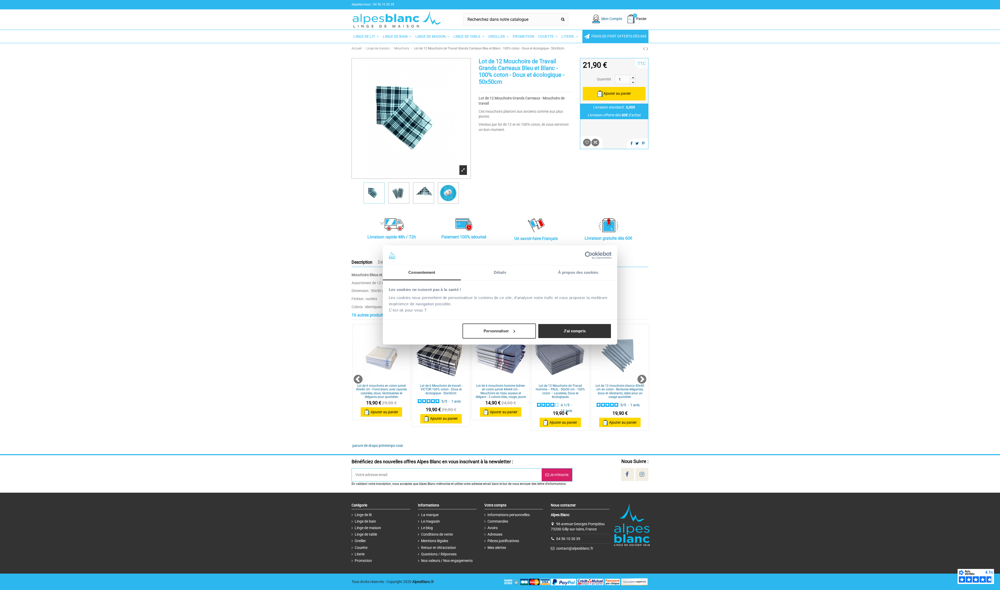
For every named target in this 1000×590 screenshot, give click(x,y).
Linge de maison (368, 528)
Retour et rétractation (438, 547)
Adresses (495, 534)
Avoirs (493, 528)
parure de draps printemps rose (377, 445)
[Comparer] (381, 379)
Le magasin (430, 521)
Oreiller (360, 541)
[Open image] (463, 170)
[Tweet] (637, 143)
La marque (430, 515)
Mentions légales (434, 541)
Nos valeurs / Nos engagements (447, 561)
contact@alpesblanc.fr (574, 548)
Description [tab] (362, 262)
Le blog (427, 528)
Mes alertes (497, 547)
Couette (361, 547)
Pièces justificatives (503, 541)
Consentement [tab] (421, 272)
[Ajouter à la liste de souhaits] (587, 142)
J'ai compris (575, 331)
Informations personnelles (509, 515)
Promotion (363, 561)
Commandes (498, 521)
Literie (360, 554)
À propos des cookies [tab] (578, 272)
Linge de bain (365, 521)
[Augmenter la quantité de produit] (633, 77)
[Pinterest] (643, 143)
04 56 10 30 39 (568, 539)
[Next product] (647, 49)
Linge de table (366, 534)
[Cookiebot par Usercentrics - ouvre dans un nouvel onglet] (588, 255)
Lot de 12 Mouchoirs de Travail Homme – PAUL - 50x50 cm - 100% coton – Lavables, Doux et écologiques (560, 391)
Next (639, 377)
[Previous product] (644, 49)
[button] (615, 36)
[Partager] (631, 143)
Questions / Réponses (439, 554)
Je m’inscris (558, 475)
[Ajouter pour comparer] (595, 142)
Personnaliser (496, 331)
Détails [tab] (500, 272)
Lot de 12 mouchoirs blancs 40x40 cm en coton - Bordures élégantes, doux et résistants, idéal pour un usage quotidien (620, 391)
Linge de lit (363, 515)
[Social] (627, 474)
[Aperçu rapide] (388, 379)
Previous (355, 377)
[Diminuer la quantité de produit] (633, 81)
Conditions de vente (437, 534)
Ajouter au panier (617, 93)
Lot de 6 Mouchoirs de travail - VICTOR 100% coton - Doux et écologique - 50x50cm (441, 389)
